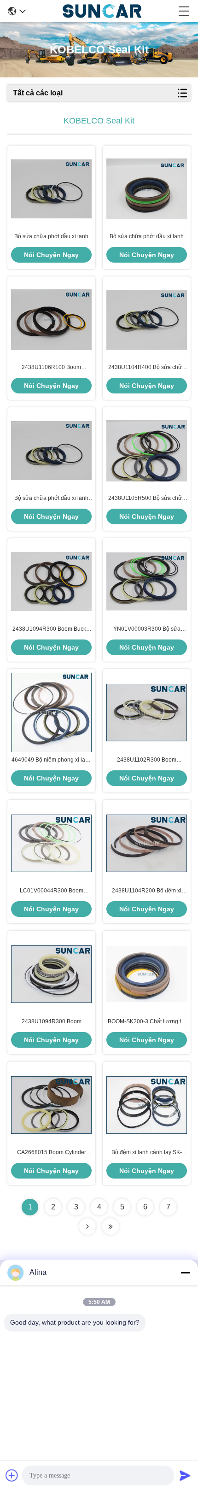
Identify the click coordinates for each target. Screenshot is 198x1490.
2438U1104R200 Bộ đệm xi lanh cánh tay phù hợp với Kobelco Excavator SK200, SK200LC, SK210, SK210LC (146, 891)
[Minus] (185, 1272)
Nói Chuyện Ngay (51, 254)
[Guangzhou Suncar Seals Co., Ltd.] (102, 11)
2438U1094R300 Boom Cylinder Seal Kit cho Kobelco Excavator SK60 (51, 1022)
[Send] (185, 1475)
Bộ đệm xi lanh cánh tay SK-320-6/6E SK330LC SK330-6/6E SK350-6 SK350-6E (146, 1152)
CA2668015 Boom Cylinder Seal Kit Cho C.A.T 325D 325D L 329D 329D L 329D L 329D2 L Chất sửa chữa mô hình (51, 1152)
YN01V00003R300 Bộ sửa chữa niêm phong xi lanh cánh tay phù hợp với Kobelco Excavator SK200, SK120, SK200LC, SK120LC (147, 629)
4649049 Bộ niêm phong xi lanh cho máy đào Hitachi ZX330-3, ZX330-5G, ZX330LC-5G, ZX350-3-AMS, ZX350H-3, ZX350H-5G (52, 760)
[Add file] (12, 1475)
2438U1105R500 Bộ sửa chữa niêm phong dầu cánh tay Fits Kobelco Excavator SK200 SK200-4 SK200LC (146, 498)
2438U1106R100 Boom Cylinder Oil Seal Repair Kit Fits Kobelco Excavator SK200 (51, 367)
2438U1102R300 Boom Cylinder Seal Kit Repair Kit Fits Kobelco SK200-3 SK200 (147, 760)
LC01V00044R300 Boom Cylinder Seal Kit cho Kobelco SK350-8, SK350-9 (51, 891)
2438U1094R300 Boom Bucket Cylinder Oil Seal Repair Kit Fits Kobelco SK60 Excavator (51, 629)
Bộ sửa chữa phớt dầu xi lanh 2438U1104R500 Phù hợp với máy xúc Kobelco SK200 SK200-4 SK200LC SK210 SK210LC (147, 237)
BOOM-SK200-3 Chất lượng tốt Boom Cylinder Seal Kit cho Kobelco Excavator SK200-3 (147, 1022)
